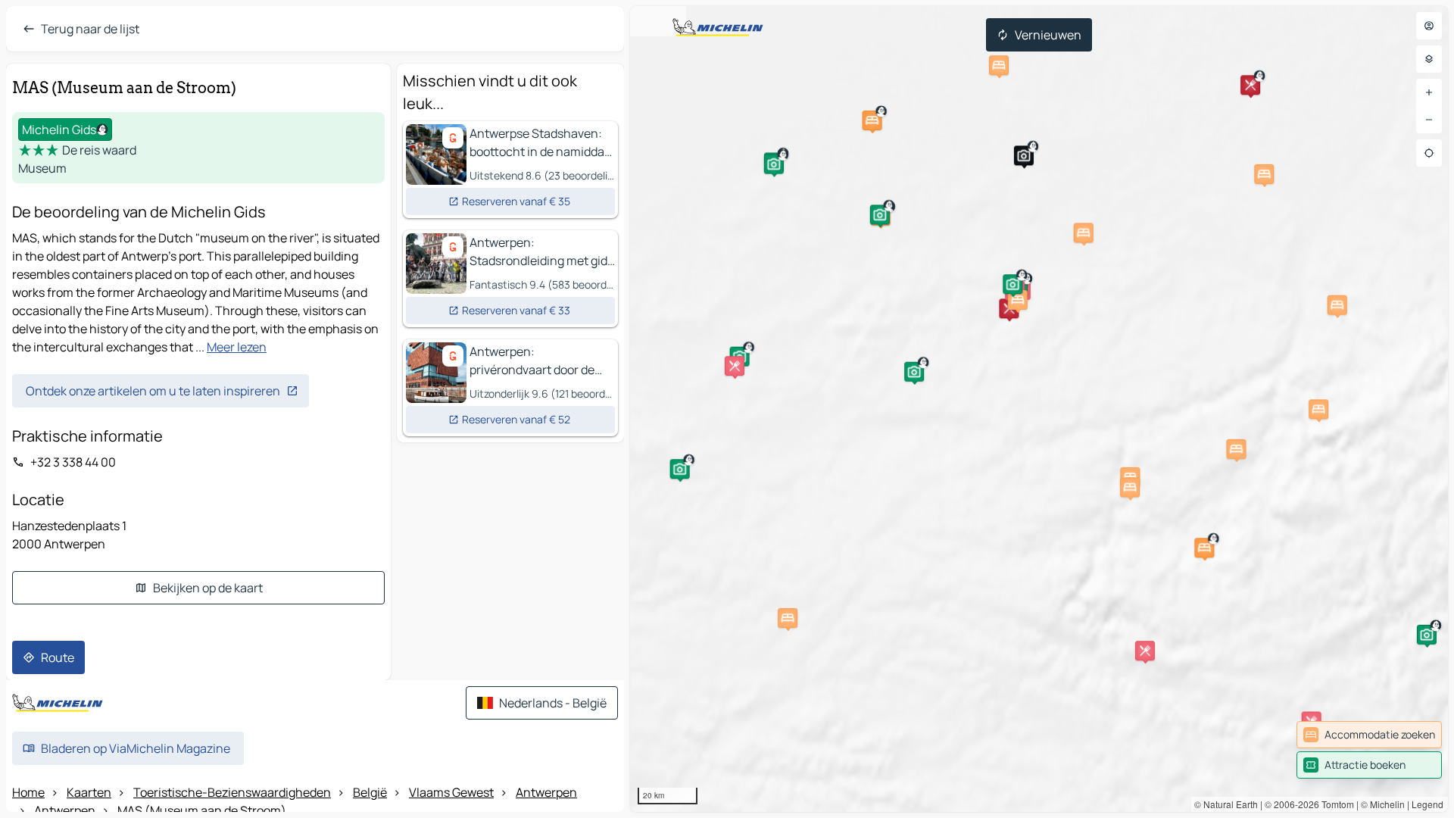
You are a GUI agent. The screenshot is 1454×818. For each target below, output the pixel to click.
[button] (1024, 155)
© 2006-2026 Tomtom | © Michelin (1335, 804)
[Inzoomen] (1429, 92)
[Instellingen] (1429, 59)
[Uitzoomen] (1429, 119)
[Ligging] (1429, 153)
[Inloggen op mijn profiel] (1429, 25)
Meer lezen (237, 347)
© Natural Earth (1226, 804)
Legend (1427, 804)
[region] (1039, 409)
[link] (1369, 734)
